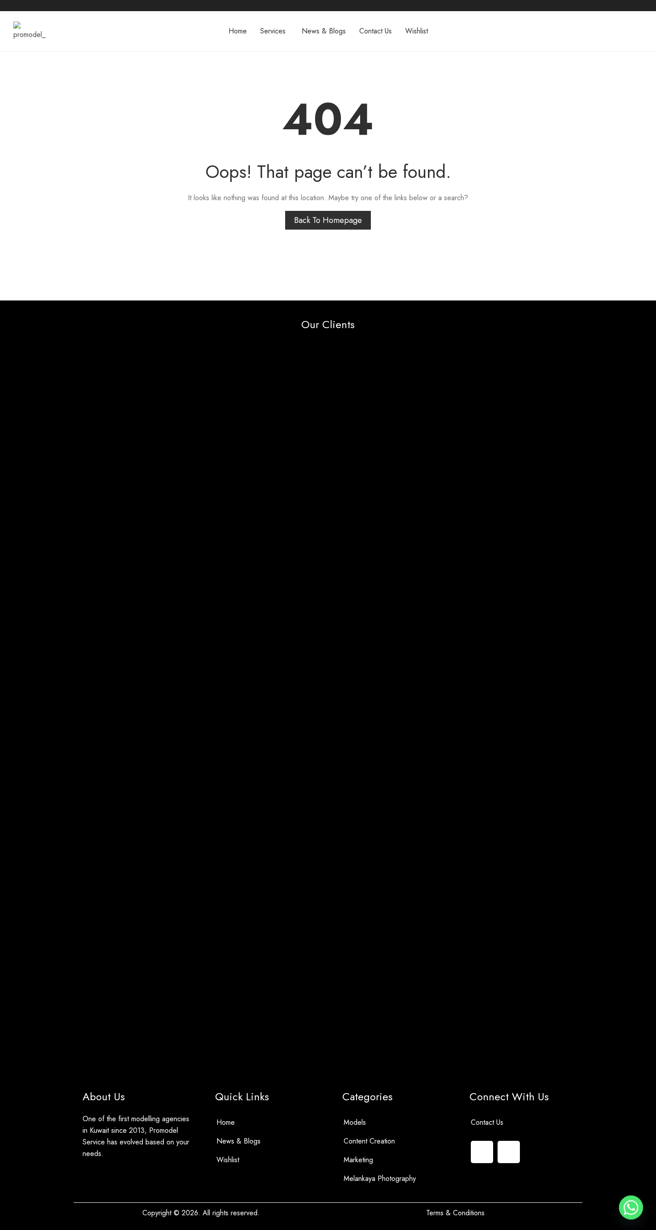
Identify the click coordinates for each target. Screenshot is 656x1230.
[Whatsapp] (509, 1152)
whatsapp (30, 4)
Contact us (487, 1122)
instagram (43, 4)
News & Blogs (238, 1141)
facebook (17, 4)
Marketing (358, 1160)
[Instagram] (482, 1152)
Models (355, 1122)
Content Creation (369, 1141)
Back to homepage (328, 220)
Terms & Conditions (455, 1213)
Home (225, 1122)
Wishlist (227, 1160)
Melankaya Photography (380, 1178)
